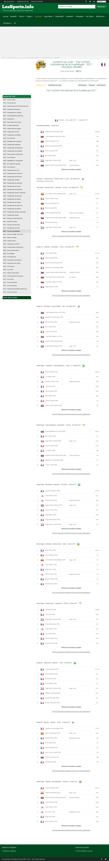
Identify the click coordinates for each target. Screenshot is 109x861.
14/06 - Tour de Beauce (9, 167)
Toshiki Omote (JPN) (51, 500)
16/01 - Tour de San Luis (9, 103)
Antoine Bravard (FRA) (51, 372)
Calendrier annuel (23, 1)
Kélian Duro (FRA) (50, 816)
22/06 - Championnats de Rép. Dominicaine (14, 192)
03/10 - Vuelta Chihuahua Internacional (13, 276)
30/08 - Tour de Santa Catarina (11, 250)
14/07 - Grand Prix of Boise (10, 221)
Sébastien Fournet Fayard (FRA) (54, 131)
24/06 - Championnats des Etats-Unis (12, 205)
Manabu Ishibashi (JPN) (52, 381)
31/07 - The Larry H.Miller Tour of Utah (13, 234)
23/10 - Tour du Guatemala (10, 282)
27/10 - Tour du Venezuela (10, 285)
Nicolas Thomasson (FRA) (52, 491)
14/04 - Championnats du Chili (11, 131)
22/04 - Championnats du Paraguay (12, 141)
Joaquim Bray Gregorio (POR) (53, 405)
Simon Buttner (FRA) (51, 683)
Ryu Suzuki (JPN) (50, 812)
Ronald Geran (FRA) (50, 678)
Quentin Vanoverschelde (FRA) (53, 146)
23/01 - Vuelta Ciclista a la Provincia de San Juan (15, 106)
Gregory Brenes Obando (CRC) (53, 346)
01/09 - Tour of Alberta (8, 253)
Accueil (5, 16)
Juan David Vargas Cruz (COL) (53, 282)
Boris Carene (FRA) (50, 155)
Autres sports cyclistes (10, 297)
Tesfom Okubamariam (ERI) (53, 213)
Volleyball (79, 16)
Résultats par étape (54, 85)
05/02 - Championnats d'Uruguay (11, 109)
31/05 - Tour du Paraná (9, 157)
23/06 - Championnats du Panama (12, 199)
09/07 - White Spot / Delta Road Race (12, 218)
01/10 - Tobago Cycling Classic (11, 272)
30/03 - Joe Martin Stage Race (11, 125)
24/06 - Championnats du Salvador (12, 208)
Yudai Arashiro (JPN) (51, 495)
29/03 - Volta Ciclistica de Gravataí (12, 122)
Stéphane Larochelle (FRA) (52, 693)
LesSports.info (10, 7)
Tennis (21, 16)
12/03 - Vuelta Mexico (8, 119)
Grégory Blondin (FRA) (51, 286)
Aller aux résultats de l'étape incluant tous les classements (71, 236)
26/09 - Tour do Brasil (8, 266)
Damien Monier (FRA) (51, 322)
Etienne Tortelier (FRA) (51, 198)
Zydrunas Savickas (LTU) (52, 141)
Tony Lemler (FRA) (50, 633)
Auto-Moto (48, 16)
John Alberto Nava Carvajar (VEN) (54, 277)
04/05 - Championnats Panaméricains (12, 147)
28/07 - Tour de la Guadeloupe (11, 231)
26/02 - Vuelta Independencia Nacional (13, 115)
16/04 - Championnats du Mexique (12, 135)
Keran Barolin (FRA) (50, 515)
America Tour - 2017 (9, 96)
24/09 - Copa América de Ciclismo (12, 263)
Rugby (29, 16)
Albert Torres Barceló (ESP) (52, 733)
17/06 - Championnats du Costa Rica (12, 173)
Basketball (59, 16)
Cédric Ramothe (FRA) (51, 555)
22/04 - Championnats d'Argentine (12, 144)
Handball (69, 16)
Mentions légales (9, 851)
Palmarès (92, 85)
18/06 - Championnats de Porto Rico (12, 176)
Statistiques (82, 85)
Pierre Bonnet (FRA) (50, 609)
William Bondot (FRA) (51, 222)
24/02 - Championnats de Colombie (12, 112)
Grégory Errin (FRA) (50, 569)
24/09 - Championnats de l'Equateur (12, 260)
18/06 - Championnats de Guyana (12, 186)
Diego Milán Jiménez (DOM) (53, 160)
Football (13, 16)
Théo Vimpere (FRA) (51, 253)
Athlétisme (100, 16)
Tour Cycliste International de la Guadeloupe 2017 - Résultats (42, 57)
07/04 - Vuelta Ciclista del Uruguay (12, 128)
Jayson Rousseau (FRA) (52, 669)
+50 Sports (7, 23)
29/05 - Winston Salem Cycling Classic (13, 154)
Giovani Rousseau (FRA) (52, 698)
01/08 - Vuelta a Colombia (9, 237)
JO (15, 23)
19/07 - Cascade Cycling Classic (11, 224)
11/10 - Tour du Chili (8, 279)
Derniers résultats (37, 1)
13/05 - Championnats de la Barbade (12, 151)
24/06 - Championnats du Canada (11, 202)
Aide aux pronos (9, 1)
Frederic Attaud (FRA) (51, 638)
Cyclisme (38, 16)
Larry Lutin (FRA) (50, 614)
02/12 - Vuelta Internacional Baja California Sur (15, 288)
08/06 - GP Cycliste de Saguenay (11, 163)
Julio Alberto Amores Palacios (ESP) (55, 193)
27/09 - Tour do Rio (8, 269)
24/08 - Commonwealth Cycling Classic (13, 247)
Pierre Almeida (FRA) (51, 208)
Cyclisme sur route (16, 57)
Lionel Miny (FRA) (50, 386)
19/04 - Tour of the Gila (9, 138)
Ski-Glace (89, 16)
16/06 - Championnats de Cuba (11, 170)
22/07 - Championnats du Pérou (11, 228)
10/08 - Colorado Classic (9, 240)
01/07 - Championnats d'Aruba (11, 215)
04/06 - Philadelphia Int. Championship (13, 160)
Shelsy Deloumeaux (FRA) (52, 519)
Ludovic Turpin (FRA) (51, 331)
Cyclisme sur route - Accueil (11, 92)
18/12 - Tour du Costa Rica (10, 292)
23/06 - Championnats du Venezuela (12, 196)
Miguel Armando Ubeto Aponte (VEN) (55, 165)
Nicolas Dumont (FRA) (51, 643)
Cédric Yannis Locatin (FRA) (53, 752)
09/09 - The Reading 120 (9, 256)
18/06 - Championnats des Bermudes (12, 189)
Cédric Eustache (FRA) (51, 151)
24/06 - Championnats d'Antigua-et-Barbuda (14, 212)
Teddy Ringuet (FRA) (51, 391)
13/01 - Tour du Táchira (9, 99)
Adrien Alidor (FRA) (50, 550)
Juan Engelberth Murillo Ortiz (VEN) (55, 136)
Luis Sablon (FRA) (50, 376)
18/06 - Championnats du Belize (11, 179)
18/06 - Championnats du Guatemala (12, 183)
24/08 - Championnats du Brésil (11, 244)
